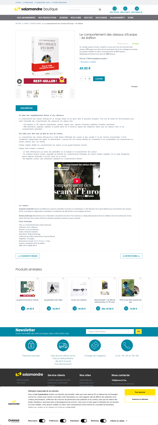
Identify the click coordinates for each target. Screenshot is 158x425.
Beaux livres (36, 23)
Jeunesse (63, 17)
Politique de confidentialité (58, 383)
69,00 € (30, 308)
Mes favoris (124, 44)
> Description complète (88, 62)
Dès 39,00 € (107, 308)
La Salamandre (28, 2)
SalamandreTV (117, 17)
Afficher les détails (117, 421)
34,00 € (56, 308)
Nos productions (47, 17)
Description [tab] (26, 108)
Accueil (18, 23)
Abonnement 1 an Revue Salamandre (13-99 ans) (104, 301)
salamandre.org (85, 380)
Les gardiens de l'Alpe (53, 300)
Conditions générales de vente (59, 380)
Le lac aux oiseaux (79, 300)
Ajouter (99, 78)
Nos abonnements (26, 17)
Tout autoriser (140, 392)
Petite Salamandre (86, 385)
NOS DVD (88, 17)
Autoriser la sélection (140, 399)
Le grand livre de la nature (27, 300)
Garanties (51, 385)
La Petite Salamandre (59, 2)
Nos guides (101, 17)
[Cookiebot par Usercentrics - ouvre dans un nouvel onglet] (14, 420)
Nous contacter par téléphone (123, 384)
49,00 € (81, 308)
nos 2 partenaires (41, 394)
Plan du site (21, 383)
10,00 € (133, 308)
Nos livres (76, 17)
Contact (18, 2)
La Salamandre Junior (42, 2)
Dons (130, 17)
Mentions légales (23, 380)
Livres (26, 23)
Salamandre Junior (87, 383)
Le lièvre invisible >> (131, 255)
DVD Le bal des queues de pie (130, 301)
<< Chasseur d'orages (28, 255)
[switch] (63, 420)
